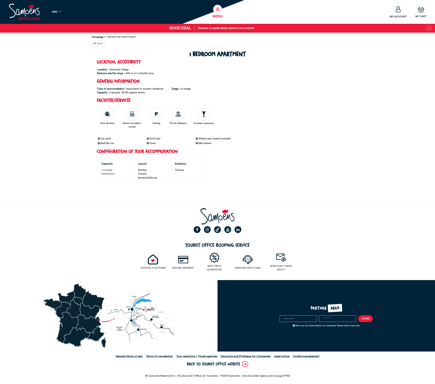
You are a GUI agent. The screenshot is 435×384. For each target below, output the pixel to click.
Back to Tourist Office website (213, 364)
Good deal (180, 28)
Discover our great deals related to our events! (226, 28)
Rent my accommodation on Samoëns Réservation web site (327, 325)
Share (100, 43)
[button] (421, 11)
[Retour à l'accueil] (24, 11)
